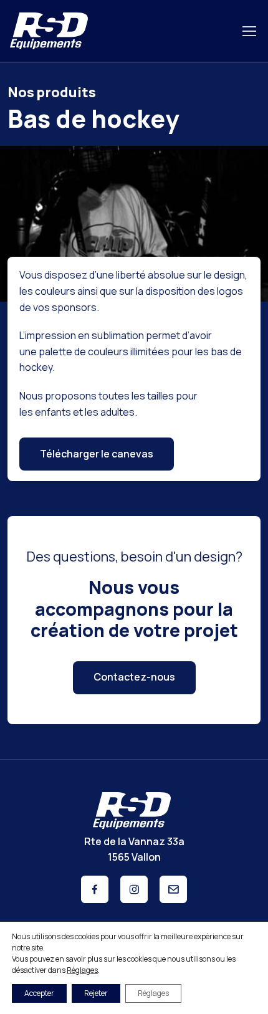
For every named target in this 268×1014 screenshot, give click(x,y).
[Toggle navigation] (248, 31)
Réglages (82, 970)
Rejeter (96, 993)
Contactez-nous (134, 677)
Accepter (39, 993)
